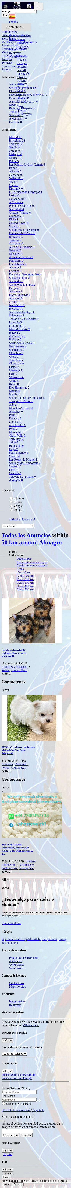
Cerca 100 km (25, 575)
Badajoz (15, 339)
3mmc (19, 939)
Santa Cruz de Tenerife (24, 229)
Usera (13, 356)
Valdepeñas (26, 868)
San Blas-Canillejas (22, 312)
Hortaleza (16, 308)
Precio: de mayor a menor (32, 565)
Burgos (14, 288)
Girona (14, 456)
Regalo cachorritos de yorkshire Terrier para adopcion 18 (14, 652)
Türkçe (21, 84)
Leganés (15, 270)
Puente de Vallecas (21, 205)
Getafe (14, 301)
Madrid (15, 137)
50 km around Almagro (32, 542)
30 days (18, 509)
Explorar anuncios (20, 35)
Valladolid (16, 178)
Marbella (15, 370)
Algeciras (16, 411)
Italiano (21, 80)
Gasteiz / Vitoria (20, 212)
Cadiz (13, 380)
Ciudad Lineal (18, 222)
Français (22, 63)
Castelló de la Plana (22, 284)
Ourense (15, 421)
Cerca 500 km (25, 589)
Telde (13, 442)
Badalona (16, 236)
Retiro (14, 384)
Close (6, 1177)
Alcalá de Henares (21, 257)
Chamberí (16, 353)
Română (22, 110)
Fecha (20, 568)
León (13, 373)
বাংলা (19, 94)
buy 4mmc (8, 939)
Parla (13, 415)
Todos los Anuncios (22, 519)
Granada (16, 216)
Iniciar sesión (24, 42)
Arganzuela (17, 336)
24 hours (19, 498)
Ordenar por (24, 558)
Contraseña (8, 1095)
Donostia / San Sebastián (25, 274)
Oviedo (14, 226)
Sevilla (14, 147)
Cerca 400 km (25, 586)
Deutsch (22, 77)
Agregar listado (18, 56)
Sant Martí (16, 209)
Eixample (16, 188)
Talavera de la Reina (22, 476)
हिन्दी (20, 90)
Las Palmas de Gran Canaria (27, 164)
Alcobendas (17, 425)
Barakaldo (16, 445)
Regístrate (23, 46)
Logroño (15, 322)
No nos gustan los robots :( (18, 1116)
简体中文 (23, 97)
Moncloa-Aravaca (21, 408)
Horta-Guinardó (19, 294)
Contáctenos (16, 983)
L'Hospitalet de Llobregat (25, 192)
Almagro (16, 480)
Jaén (13, 404)
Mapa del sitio (17, 986)
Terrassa (15, 240)
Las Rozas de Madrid (23, 459)
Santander (16, 281)
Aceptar (18, 1184)
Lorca (13, 469)
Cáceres (15, 466)
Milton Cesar (31, 1025)
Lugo (13, 449)
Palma (14, 161)
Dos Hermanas (19, 387)
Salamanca (16, 315)
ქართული (24, 114)
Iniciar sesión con (19, 1074)
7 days (18, 506)
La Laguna (16, 325)
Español (22, 66)
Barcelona (17, 140)
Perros (6, 670)
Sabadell (15, 250)
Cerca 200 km (25, 579)
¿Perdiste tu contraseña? (16, 1110)
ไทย (20, 106)
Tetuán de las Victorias (23, 318)
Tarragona (16, 360)
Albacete (15, 291)
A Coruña (16, 202)
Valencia (16, 144)
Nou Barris (17, 305)
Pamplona (16, 260)
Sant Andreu (17, 346)
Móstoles (15, 253)
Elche (13, 219)
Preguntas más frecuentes (24, 957)
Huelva (14, 332)
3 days (18, 502)
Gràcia (14, 394)
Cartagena (16, 243)
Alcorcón (16, 298)
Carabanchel (17, 198)
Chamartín (16, 363)
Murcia (15, 157)
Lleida (14, 366)
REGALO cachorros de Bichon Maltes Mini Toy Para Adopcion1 (18, 750)
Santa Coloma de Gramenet (26, 397)
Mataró (14, 391)
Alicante (15, 171)
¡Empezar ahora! (11, 923)
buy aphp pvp (10, 942)
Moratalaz (16, 432)
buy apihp (60, 939)
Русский (22, 87)
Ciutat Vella (17, 435)
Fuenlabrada (17, 264)
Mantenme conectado (18, 1103)
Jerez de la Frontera (22, 246)
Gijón (13, 185)
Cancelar (26, 1135)
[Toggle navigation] (38, 6)
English (22, 59)
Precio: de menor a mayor (32, 562)
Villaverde (16, 377)
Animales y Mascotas (15, 666)
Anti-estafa (15, 961)
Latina (14, 195)
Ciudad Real (19, 670)
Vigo (13, 181)
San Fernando (18, 452)
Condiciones (16, 964)
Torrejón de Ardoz (21, 401)
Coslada (15, 473)
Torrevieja (16, 439)
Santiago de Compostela (24, 463)
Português (23, 73)
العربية (21, 70)
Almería (15, 267)
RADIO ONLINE (15, 27)
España (7, 1154)
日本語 (22, 101)
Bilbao (14, 168)
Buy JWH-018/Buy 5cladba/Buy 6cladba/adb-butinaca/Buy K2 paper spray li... (17, 849)
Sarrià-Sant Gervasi (22, 342)
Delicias (15, 418)
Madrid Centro (19, 329)
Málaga (15, 154)
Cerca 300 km (25, 582)
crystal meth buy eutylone (39, 939)
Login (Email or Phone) (16, 1088)
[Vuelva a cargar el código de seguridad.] (3, 1120)
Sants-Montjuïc (19, 277)
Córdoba (15, 174)
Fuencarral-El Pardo (22, 233)
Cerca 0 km (23, 572)
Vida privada (16, 968)
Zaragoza (16, 150)
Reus (13, 428)
